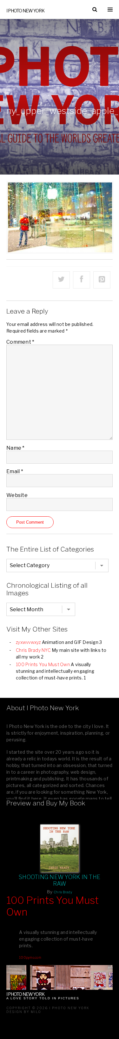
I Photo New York (25, 10)
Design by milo (23, 1012)
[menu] (110, 9)
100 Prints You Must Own (43, 664)
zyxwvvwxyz (28, 642)
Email (14, 471)
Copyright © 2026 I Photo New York (47, 1008)
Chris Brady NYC (33, 650)
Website (17, 495)
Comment (20, 342)
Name (15, 448)
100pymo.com (30, 957)
